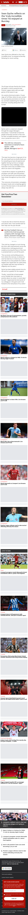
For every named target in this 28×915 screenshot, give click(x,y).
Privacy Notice (20, 209)
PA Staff (9, 24)
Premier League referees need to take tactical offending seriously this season (14, 852)
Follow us (16, 50)
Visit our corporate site (12, 864)
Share (5, 50)
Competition (4, 9)
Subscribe (20, 2)
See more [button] (14, 154)
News (3, 25)
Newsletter (24, 50)
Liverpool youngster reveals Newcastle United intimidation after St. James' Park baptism (15, 838)
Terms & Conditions (12, 904)
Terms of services (18, 208)
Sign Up (14, 898)
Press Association (16, 24)
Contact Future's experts (7, 877)
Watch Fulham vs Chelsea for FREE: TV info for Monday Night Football (14, 831)
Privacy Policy (19, 903)
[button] (2, 2)
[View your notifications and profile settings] (13, 2)
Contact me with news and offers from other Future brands (14, 894)
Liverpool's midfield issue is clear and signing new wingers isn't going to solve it (14, 824)
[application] (14, 116)
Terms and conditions (7, 874)
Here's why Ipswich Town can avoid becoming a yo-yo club (14, 845)
